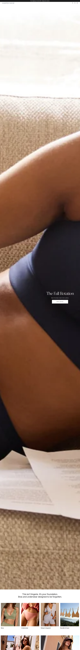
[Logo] (8, 3)
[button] (72, 3)
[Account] (74, 3)
